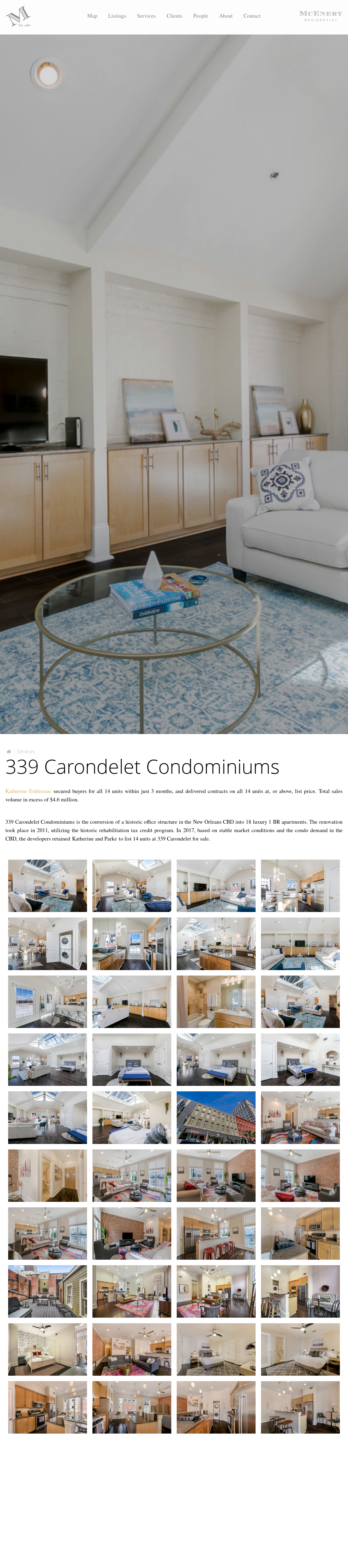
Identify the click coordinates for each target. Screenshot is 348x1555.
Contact (252, 15)
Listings (117, 15)
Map (92, 15)
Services (146, 15)
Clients (174, 15)
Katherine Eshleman (28, 791)
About (226, 15)
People (200, 15)
